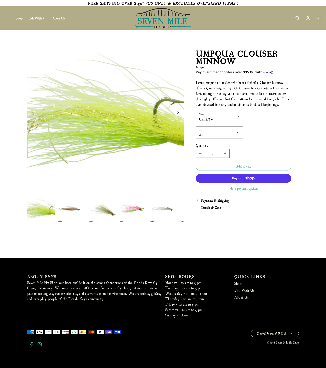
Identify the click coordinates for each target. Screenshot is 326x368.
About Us (58, 18)
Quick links (249, 276)
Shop (19, 18)
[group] (41, 209)
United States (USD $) (272, 333)
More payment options (243, 188)
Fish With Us (37, 18)
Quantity (202, 145)
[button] (7, 18)
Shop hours (180, 276)
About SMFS (41, 276)
